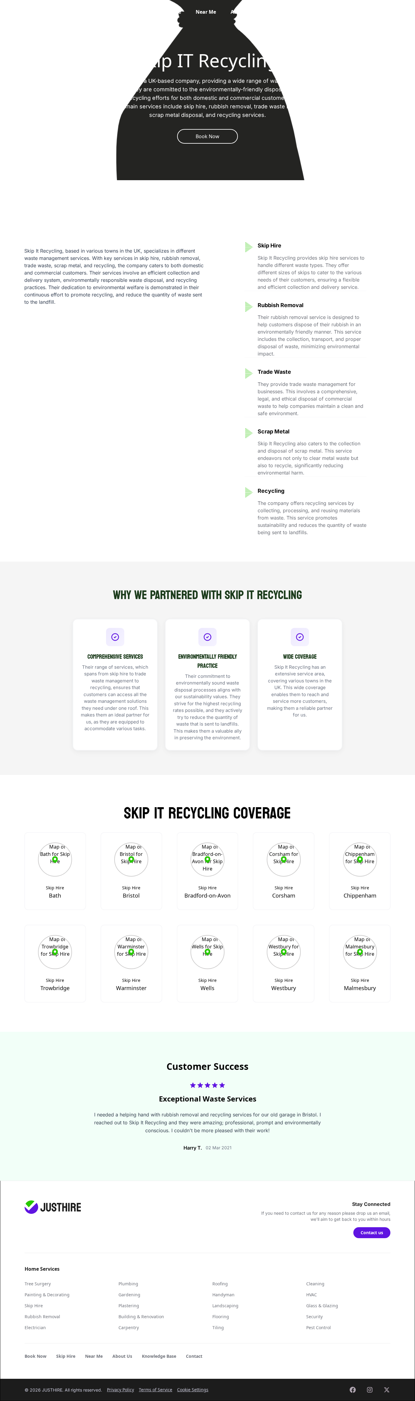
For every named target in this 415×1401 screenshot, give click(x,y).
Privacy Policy (120, 1389)
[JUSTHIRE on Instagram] (369, 1389)
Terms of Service (155, 1389)
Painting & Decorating (47, 1295)
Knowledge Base (280, 12)
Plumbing (128, 1284)
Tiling (218, 1327)
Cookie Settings (192, 1389)
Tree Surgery (38, 1284)
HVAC (311, 1295)
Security (314, 1316)
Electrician (35, 1327)
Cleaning (315, 1284)
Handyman (223, 1295)
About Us (122, 1356)
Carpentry (128, 1327)
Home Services (127, 12)
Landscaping (225, 1305)
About (238, 12)
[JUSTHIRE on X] (386, 1389)
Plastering (128, 1305)
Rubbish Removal (42, 1316)
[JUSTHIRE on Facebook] (352, 1389)
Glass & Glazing (322, 1305)
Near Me (206, 12)
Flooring (220, 1316)
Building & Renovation (141, 1316)
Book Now (35, 1356)
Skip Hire (170, 12)
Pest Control (318, 1327)
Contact (324, 12)
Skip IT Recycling (44, 36)
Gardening (129, 1295)
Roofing (220, 1284)
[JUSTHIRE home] (52, 12)
